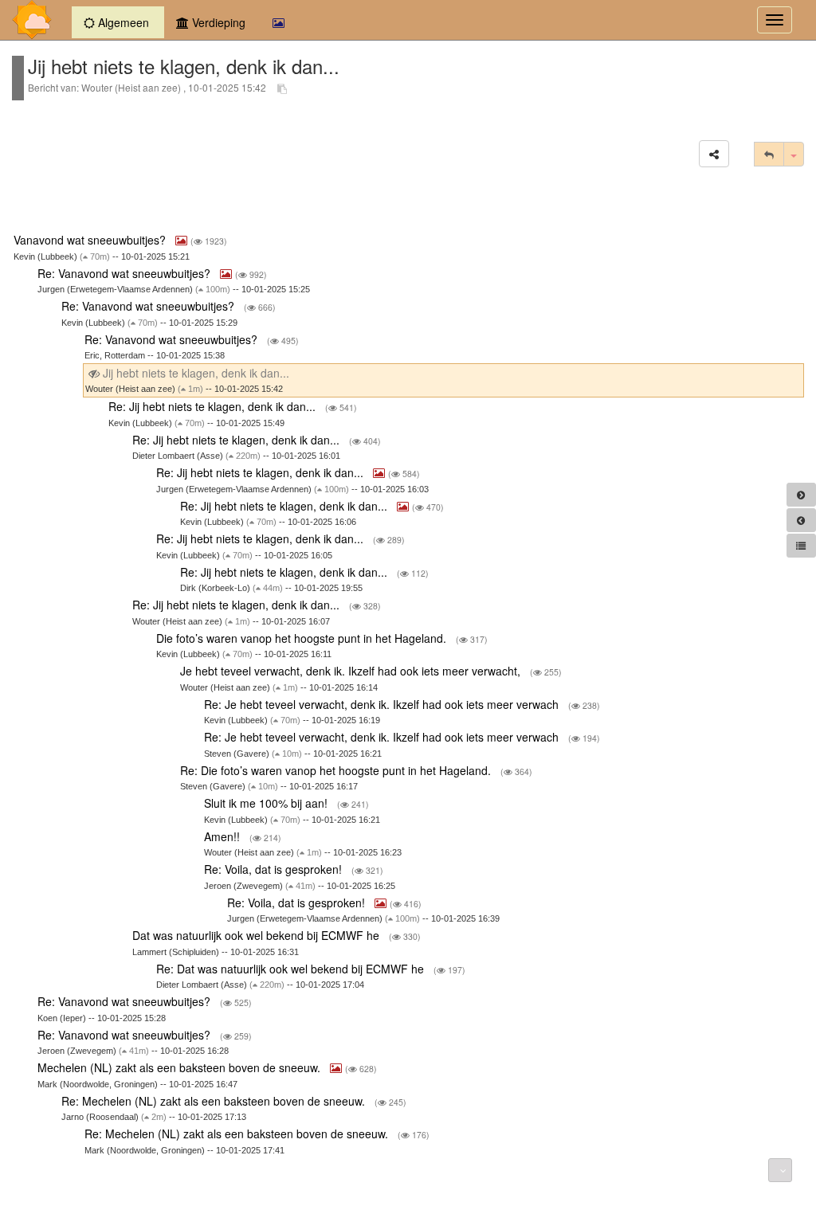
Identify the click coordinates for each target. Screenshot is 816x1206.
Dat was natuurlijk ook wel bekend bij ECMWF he (257, 935)
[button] (714, 153)
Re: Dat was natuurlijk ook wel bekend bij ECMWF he (291, 969)
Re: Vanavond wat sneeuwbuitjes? (125, 273)
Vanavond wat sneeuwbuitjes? (91, 240)
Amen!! (223, 836)
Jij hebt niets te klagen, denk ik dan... (196, 373)
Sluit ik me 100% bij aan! (267, 803)
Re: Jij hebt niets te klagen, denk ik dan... (213, 406)
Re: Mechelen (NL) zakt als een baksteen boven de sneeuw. (214, 1101)
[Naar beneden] (780, 1170)
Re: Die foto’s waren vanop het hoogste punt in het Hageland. (337, 770)
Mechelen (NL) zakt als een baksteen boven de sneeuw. (180, 1067)
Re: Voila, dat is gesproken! (274, 869)
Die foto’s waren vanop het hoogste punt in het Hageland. (302, 638)
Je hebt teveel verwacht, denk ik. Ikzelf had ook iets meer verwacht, (352, 671)
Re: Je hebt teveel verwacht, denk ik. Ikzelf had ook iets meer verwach (383, 704)
